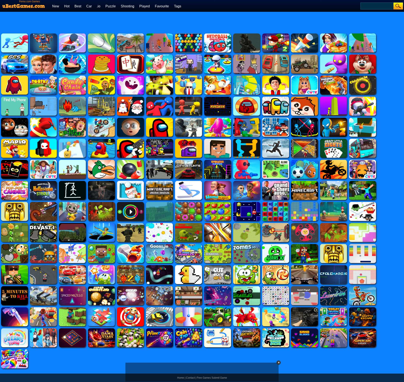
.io (98, 6)
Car (89, 6)
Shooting (127, 6)
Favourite (162, 6)
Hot (66, 6)
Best (77, 6)
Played (144, 6)
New (55, 6)
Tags (177, 6)
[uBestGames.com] (23, 4)
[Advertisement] (227, 22)
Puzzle (110, 6)
